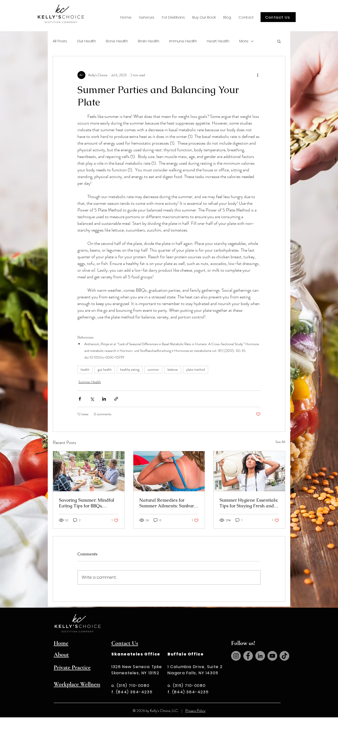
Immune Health (183, 41)
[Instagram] (236, 656)
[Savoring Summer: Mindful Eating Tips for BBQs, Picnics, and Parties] (88, 471)
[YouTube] (272, 656)
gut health (105, 369)
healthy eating (129, 369)
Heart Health (218, 41)
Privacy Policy (195, 710)
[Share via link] (116, 398)
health (85, 369)
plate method (195, 369)
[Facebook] (248, 656)
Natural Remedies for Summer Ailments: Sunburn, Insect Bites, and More (168, 503)
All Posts (60, 41)
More (243, 41)
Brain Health (148, 41)
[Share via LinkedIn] (104, 398)
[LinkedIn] (260, 656)
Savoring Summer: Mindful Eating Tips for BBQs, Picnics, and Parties (86, 503)
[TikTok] (284, 656)
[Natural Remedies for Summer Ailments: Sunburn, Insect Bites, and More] (169, 471)
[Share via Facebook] (79, 398)
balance (173, 369)
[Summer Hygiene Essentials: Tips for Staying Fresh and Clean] (249, 471)
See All (280, 441)
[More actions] (258, 75)
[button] (146, 17)
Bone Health (117, 41)
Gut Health (86, 41)
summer (153, 369)
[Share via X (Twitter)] (92, 398)
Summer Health (89, 381)
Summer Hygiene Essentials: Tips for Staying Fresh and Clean (248, 503)
